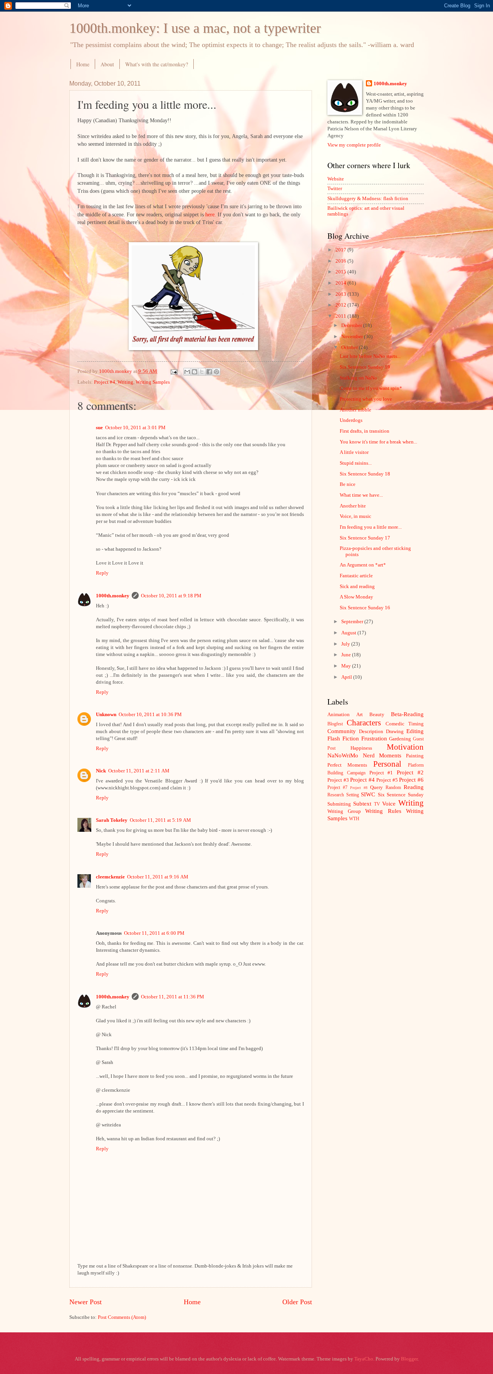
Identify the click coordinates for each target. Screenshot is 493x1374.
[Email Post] (173, 371)
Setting (352, 794)
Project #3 (338, 780)
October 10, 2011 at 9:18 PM (171, 595)
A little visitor (354, 452)
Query (376, 787)
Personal (387, 764)
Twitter (334, 188)
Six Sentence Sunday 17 (365, 538)
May (346, 666)
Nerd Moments (382, 755)
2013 (341, 294)
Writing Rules (383, 811)
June (346, 654)
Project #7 (337, 787)
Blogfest (335, 724)
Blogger (409, 1359)
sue (99, 427)
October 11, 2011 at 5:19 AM (160, 820)
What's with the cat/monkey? (156, 64)
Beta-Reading (407, 714)
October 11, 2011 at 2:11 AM (138, 771)
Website (335, 179)
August (349, 633)
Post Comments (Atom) (122, 1317)
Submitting (339, 804)
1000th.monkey (112, 595)
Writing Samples (153, 382)
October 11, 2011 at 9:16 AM (157, 877)
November (352, 336)
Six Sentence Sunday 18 (365, 474)
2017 (341, 250)
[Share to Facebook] (209, 372)
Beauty (376, 714)
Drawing (395, 731)
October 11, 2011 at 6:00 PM (154, 933)
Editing (415, 731)
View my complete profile (354, 145)
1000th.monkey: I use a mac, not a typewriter (195, 28)
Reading (414, 787)
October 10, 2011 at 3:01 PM (135, 427)
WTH (354, 818)
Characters (364, 722)
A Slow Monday (356, 597)
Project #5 (387, 780)
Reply (102, 573)
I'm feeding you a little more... (371, 527)
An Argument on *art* (363, 565)
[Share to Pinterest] (216, 372)
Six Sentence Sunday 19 (365, 367)
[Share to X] (202, 372)
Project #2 (410, 772)
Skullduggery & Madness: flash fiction (367, 198)
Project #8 (358, 788)
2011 (341, 316)
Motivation (405, 747)
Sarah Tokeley (111, 820)
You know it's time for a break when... (378, 442)
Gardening (400, 739)
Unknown (106, 714)
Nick (101, 771)
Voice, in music (355, 516)
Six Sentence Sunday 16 (365, 607)
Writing (125, 382)
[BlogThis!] (194, 372)
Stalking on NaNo (358, 378)
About (107, 64)
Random (393, 787)
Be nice (347, 484)
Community (341, 731)
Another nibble (355, 410)
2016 (341, 261)
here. (210, 214)
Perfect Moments (347, 765)
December (352, 325)
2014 (341, 283)
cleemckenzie (110, 877)
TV (377, 804)
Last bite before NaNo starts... (370, 356)
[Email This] (187, 372)
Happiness (361, 748)
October (350, 347)
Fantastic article (356, 575)
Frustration (374, 738)
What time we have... (361, 495)
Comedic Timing (405, 724)
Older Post (297, 1302)
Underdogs (351, 420)
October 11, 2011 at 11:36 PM (172, 997)
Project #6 (411, 779)
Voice (389, 803)
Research (335, 794)
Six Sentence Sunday (401, 794)
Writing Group (344, 811)
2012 (341, 305)
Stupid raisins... (356, 463)
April (347, 677)
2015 (341, 272)
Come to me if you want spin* (371, 388)
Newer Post (85, 1302)
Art (359, 714)
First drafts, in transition (364, 431)
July (346, 644)
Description (371, 731)
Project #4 (104, 382)
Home (82, 64)
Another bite (353, 506)
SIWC (368, 794)
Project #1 (381, 773)
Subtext (362, 803)
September (352, 621)
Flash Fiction (343, 738)
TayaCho (363, 1359)
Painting (415, 756)
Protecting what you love (366, 399)
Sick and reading (357, 586)
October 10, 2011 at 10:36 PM (150, 714)
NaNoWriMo (342, 755)
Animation (338, 714)
